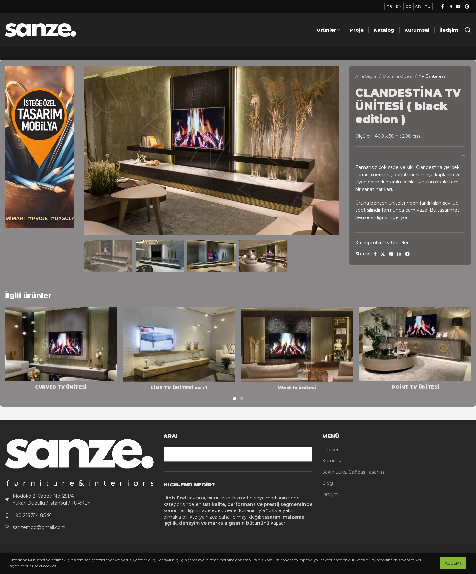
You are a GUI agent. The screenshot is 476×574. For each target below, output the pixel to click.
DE (408, 6)
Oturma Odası (398, 76)
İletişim (330, 494)
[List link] (79, 499)
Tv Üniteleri (431, 76)
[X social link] (383, 254)
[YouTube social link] (458, 6)
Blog (327, 483)
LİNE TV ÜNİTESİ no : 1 (179, 388)
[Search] (467, 30)
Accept (453, 563)
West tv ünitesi (297, 388)
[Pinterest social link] (467, 6)
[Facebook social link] (442, 6)
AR (418, 6)
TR (389, 6)
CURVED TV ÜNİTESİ (61, 387)
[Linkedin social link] (399, 254)
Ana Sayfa (366, 76)
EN (399, 6)
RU (428, 6)
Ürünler (330, 449)
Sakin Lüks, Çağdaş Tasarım (353, 472)
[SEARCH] (305, 454)
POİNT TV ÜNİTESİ (415, 387)
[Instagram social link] (450, 6)
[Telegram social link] (407, 254)
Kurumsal (333, 460)
